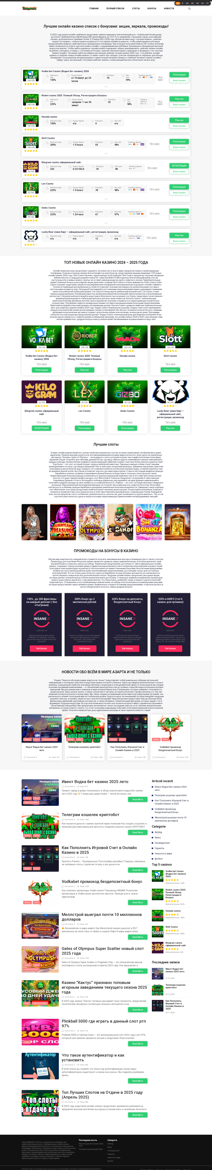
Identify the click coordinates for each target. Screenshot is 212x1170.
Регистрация (179, 75)
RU (178, 3)
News (36, 740)
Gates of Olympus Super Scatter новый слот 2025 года (103, 951)
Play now (179, 99)
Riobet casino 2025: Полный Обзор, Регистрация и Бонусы (74, 95)
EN (187, 3)
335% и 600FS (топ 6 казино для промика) (170, 600)
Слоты (136, 8)
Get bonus (41, 648)
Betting (27, 740)
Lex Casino (48, 183)
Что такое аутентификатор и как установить (93, 1057)
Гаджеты (159, 848)
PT (208, 3)
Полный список (115, 8)
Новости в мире (49, 740)
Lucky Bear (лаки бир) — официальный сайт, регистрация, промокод (80, 232)
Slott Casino (48, 138)
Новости (169, 8)
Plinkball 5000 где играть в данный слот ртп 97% (104, 1023)
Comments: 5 (75, 757)
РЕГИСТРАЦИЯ (179, 166)
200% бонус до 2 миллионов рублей (84, 600)
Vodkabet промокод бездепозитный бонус (170, 749)
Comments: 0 (32, 757)
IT (182, 3)
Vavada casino (49, 116)
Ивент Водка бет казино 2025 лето (42, 749)
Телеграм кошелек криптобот (84, 747)
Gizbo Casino (49, 207)
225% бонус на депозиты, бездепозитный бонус (127, 600)
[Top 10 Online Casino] (29, 8)
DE (192, 3)
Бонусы (152, 8)
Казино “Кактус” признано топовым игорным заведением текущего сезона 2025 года (104, 987)
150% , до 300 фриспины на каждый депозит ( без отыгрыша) (41, 601)
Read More (138, 799)
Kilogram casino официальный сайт (61, 162)
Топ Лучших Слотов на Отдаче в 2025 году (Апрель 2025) (102, 1095)
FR (197, 3)
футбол (159, 859)
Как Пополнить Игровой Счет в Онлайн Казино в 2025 (127, 749)
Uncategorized (30, 935)
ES (202, 3)
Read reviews (179, 80)
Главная (94, 8)
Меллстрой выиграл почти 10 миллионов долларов (102, 917)
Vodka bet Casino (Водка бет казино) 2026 (65, 71)
